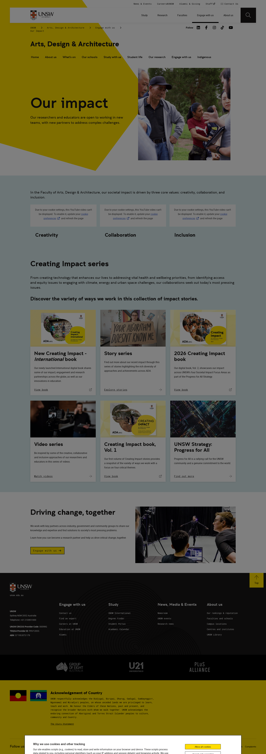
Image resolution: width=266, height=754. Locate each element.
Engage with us (105, 27)
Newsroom (162, 613)
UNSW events (164, 618)
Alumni (62, 634)
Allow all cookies (203, 747)
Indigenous (204, 57)
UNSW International (119, 613)
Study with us (112, 57)
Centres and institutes (220, 629)
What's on (69, 57)
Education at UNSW (69, 629)
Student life (134, 57)
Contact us (65, 613)
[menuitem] (144, 15)
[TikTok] (222, 27)
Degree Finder (116, 618)
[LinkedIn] (198, 27)
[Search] (248, 15)
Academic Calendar (118, 629)
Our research (157, 57)
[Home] (42, 15)
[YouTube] (230, 27)
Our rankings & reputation (222, 613)
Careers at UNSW (68, 623)
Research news (166, 623)
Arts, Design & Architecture (65, 27)
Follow (189, 27)
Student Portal (117, 623)
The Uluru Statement (62, 723)
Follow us (17, 746)
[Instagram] (214, 27)
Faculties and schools (220, 618)
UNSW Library (214, 634)
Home (35, 57)
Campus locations (217, 623)
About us (50, 57)
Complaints (250, 746)
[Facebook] (206, 27)
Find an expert (67, 618)
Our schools (89, 57)
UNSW (33, 27)
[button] (47, 550)
